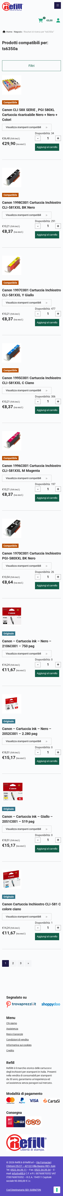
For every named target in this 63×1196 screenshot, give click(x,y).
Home (9, 32)
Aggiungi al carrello (47, 147)
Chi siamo (11, 1023)
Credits (10, 1050)
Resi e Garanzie (14, 1034)
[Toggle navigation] (57, 5)
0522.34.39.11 (18, 1169)
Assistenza (12, 1028)
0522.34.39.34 (42, 1169)
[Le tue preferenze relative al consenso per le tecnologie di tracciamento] (57, 1189)
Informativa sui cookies (18, 1045)
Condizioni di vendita (17, 1039)
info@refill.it (18, 1173)
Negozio (18, 32)
